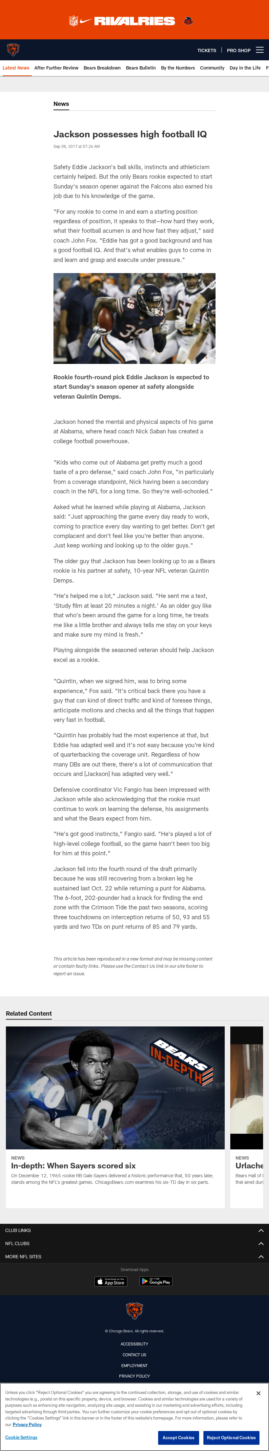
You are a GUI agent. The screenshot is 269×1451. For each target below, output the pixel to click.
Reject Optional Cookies (231, 1437)
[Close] (258, 1393)
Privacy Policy (134, 1376)
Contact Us (134, 1354)
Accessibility (134, 1344)
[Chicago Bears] (134, 1312)
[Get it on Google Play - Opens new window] (156, 1285)
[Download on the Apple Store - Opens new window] (111, 1282)
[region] (134, 1417)
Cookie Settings (21, 1437)
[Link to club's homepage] (13, 47)
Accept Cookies (179, 1437)
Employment (134, 1365)
